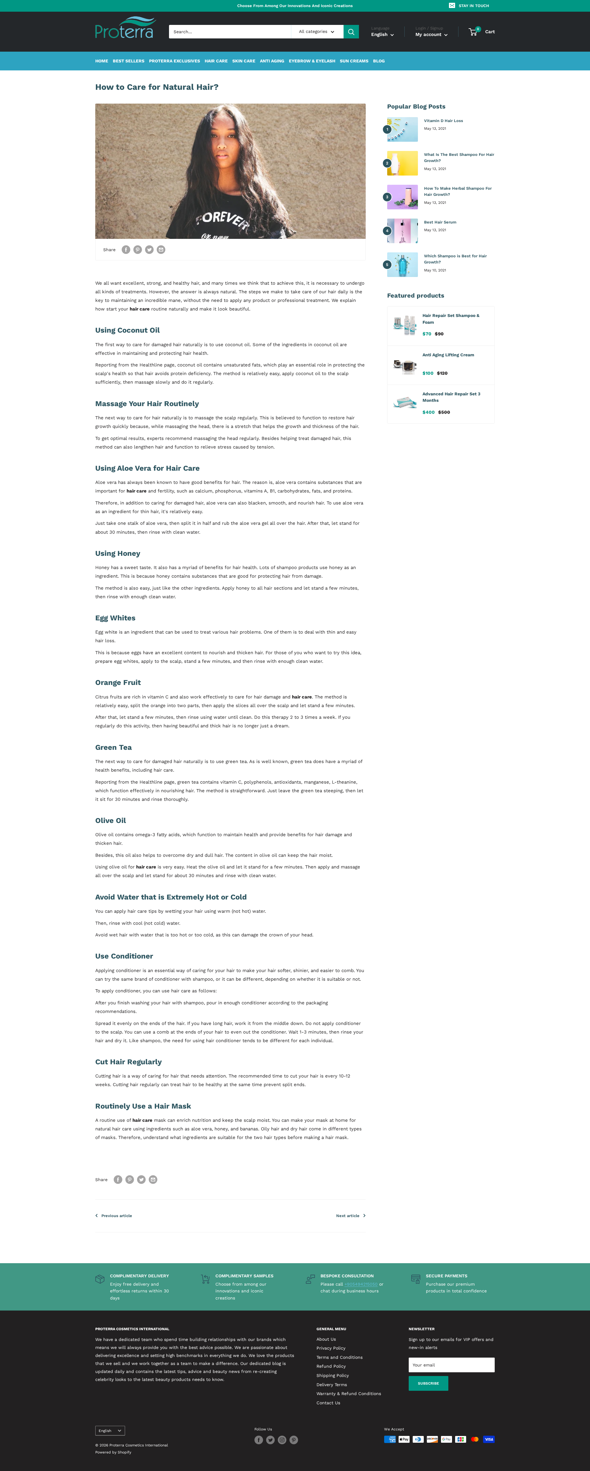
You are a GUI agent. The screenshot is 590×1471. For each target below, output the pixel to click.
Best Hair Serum (440, 222)
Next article (348, 1215)
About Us (326, 1339)
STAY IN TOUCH (474, 5)
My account (429, 35)
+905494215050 (361, 1284)
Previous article (116, 1215)
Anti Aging (272, 61)
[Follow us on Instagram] (282, 1440)
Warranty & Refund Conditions (349, 1393)
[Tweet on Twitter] (149, 249)
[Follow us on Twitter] (270, 1440)
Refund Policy (331, 1366)
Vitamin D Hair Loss (443, 120)
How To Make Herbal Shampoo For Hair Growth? (458, 191)
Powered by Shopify (113, 1452)
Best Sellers (128, 61)
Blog (379, 61)
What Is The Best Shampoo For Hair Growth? (459, 157)
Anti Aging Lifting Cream (448, 354)
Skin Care (243, 61)
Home (101, 61)
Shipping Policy (333, 1375)
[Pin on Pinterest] (137, 249)
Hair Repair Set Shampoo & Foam (451, 319)
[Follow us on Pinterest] (293, 1440)
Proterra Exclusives (174, 61)
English (105, 1431)
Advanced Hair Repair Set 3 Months (451, 397)
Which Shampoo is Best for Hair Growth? (455, 259)
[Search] (351, 31)
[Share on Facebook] (126, 249)
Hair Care (216, 61)
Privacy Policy (331, 1348)
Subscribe (428, 1383)
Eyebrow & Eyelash (312, 61)
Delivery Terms (332, 1384)
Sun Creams (354, 61)
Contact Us (328, 1402)
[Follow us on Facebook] (258, 1440)
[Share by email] (161, 249)
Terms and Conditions (340, 1357)
